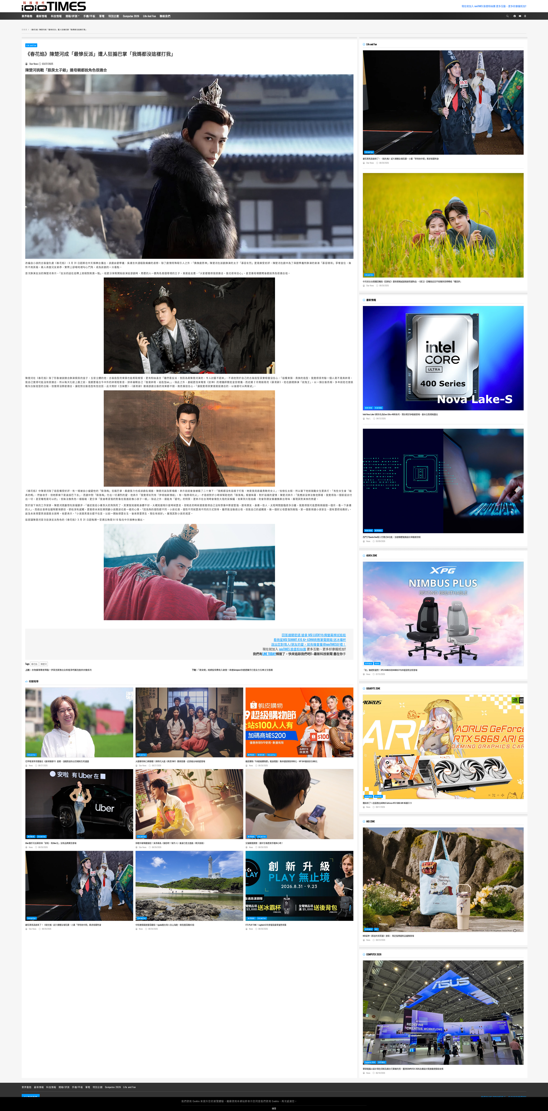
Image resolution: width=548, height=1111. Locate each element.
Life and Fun (149, 16)
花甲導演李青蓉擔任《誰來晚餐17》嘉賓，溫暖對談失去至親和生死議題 (57, 761)
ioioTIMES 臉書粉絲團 (292, 649)
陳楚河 (44, 663)
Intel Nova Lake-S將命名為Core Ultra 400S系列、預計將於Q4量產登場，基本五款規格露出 (400, 414)
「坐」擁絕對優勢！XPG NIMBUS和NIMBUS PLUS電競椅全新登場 (390, 670)
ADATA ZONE (371, 555)
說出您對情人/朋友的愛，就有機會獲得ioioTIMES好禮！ (308, 644)
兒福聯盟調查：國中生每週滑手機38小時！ (264, 843)
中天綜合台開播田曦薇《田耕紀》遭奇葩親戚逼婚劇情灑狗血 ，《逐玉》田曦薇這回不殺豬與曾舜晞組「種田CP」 (412, 281)
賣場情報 (261, 755)
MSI (376, 929)
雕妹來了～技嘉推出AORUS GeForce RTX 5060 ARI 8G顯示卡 (387, 803)
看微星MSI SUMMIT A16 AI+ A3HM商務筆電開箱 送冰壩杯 (310, 639)
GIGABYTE (378, 796)
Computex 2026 (131, 16)
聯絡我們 (165, 16)
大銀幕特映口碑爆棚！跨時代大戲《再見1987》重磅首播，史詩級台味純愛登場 (170, 761)
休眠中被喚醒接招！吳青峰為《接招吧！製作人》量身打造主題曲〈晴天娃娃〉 (170, 843)
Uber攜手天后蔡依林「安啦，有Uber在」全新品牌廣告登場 (50, 843)
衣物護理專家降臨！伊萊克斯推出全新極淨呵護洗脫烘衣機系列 (58, 669)
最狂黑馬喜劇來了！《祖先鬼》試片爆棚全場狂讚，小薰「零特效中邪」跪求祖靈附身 (63, 924)
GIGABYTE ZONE (373, 688)
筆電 (102, 16)
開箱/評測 (71, 16)
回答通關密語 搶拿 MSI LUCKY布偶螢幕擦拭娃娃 (314, 634)
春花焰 (34, 663)
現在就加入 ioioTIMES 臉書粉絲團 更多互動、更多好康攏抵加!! (494, 6)
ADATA (377, 663)
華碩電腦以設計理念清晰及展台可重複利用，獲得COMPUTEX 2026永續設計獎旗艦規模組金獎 (403, 1068)
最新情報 (41, 16)
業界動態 (27, 16)
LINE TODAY (269, 653)
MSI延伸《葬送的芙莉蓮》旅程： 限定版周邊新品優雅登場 (388, 935)
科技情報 (56, 16)
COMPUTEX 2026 (373, 954)
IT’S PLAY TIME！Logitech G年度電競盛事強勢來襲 (265, 924)
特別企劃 (113, 16)
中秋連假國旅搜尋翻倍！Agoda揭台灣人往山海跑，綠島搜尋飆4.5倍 (164, 924)
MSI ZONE (370, 821)
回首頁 (24, 29)
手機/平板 (89, 16)
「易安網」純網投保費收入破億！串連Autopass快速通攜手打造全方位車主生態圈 (232, 669)
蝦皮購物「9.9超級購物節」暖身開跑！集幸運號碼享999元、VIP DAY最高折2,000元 (281, 761)
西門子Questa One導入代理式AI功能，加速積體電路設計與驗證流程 (392, 537)
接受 (274, 1108)
